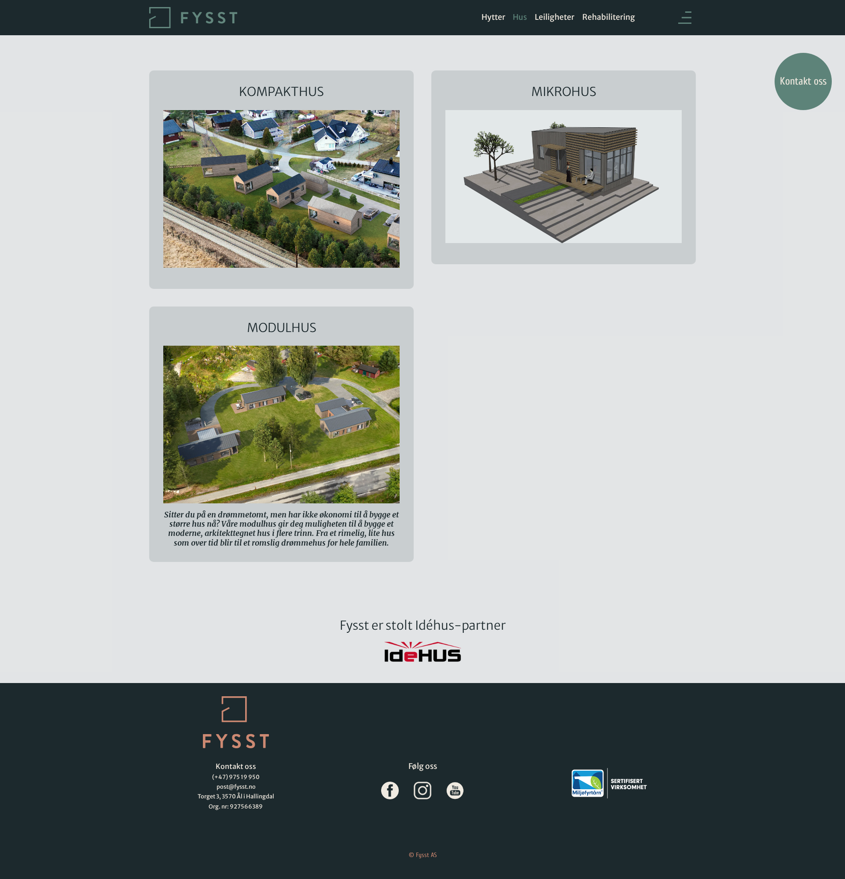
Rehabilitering (608, 17)
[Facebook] (390, 790)
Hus (520, 17)
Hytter (493, 17)
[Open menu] (669, 17)
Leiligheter (554, 17)
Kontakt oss (803, 81)
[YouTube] (455, 790)
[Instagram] (422, 790)
